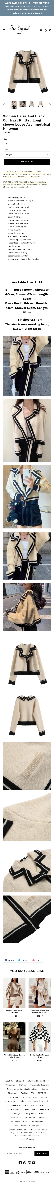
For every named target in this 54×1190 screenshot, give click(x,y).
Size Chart (12, 1093)
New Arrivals (20, 1126)
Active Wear (10, 1101)
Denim (22, 1101)
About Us (9, 1081)
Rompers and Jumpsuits (38, 1101)
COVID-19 (42, 1093)
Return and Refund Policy (38, 1081)
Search (45, 1089)
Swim (41, 1117)
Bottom (44, 1097)
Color (6, 149)
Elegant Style (29, 1109)
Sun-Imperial (30, 1181)
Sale (25, 1122)
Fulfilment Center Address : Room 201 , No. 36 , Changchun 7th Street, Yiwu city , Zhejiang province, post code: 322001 (27, 1132)
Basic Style (34, 1126)
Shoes (41, 1113)
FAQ (32, 1093)
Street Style (43, 1109)
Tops (35, 1097)
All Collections (36, 1122)
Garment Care (13, 1097)
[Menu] (3, 30)
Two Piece (15, 1122)
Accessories (16, 1117)
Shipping (20, 1081)
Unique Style (15, 1113)
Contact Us (10, 1085)
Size (5, 139)
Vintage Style (37, 1105)
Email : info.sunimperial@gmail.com (22, 1089)
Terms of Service (27, 1139)
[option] (13, 105)
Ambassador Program (39, 1085)
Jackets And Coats (19, 1105)
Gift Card (22, 1085)
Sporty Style (30, 1113)
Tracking (24, 1093)
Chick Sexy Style (12, 1109)
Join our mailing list (27, 1147)
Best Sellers (29, 1117)
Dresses (26, 1097)
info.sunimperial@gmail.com (19, 187)
